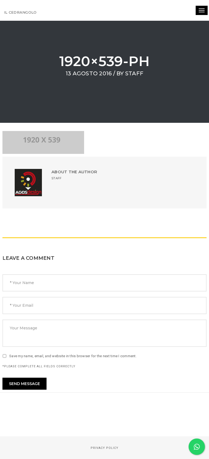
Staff (134, 73)
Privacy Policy (104, 448)
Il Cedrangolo (20, 12)
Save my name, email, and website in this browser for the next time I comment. (73, 356)
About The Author (74, 171)
